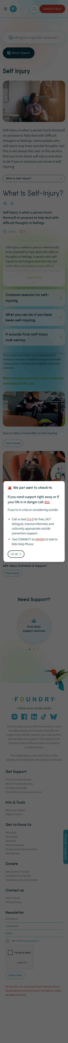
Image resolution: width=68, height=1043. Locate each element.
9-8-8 (30, 519)
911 (47, 502)
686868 (40, 539)
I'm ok (14, 554)
